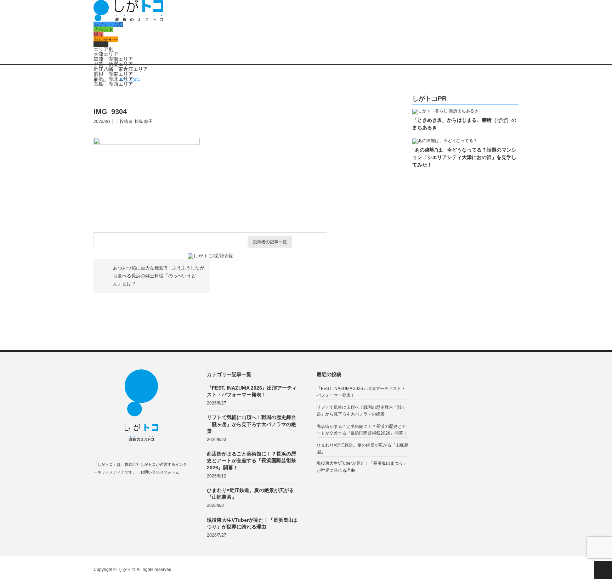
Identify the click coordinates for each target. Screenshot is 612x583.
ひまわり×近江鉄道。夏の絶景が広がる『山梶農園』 (250, 493)
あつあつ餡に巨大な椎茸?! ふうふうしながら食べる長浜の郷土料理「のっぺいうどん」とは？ (158, 276)
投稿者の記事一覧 (270, 241)
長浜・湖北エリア (113, 79)
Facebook (97, 489)
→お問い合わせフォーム (157, 472)
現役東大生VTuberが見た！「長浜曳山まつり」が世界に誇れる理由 (252, 523)
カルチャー (106, 39)
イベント (103, 29)
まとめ (101, 44)
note (138, 489)
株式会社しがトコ (140, 464)
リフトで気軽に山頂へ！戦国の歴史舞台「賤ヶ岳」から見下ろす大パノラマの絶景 (251, 424)
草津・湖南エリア (113, 59)
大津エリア (106, 54)
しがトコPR (429, 98)
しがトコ (127, 569)
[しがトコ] (128, 19)
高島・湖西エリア (113, 84)
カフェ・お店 (108, 24)
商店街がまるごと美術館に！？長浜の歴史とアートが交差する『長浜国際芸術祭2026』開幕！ (251, 460)
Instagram (124, 489)
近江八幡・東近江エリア (121, 69)
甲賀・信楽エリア (113, 64)
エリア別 (103, 49)
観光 (98, 34)
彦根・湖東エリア (113, 74)
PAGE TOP (603, 570)
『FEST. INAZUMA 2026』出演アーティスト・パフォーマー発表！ (252, 391)
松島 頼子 (144, 121)
